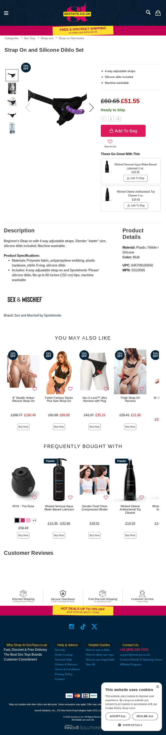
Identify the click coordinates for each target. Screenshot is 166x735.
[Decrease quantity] (103, 119)
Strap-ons (47, 38)
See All (90, 664)
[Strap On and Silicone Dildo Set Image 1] (59, 107)
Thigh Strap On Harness (130, 399)
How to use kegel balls (100, 659)
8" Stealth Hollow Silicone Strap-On (23, 399)
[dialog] (131, 706)
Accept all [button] (118, 716)
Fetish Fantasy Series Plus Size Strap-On (59, 399)
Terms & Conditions (67, 669)
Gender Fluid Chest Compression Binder (95, 507)
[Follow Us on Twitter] (94, 626)
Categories (12, 38)
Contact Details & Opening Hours (141, 659)
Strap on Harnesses (71, 38)
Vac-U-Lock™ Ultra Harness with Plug (94, 399)
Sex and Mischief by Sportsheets (37, 315)
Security (60, 650)
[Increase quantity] (118, 119)
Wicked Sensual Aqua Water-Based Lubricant (59, 507)
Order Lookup (64, 654)
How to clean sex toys (100, 654)
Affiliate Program (130, 664)
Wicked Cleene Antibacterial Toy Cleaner (130, 509)
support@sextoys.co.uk (135, 654)
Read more (128, 708)
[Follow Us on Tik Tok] (83, 626)
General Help (63, 659)
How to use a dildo (98, 650)
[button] (6, 13)
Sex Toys (29, 38)
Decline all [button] (145, 716)
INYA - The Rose (23, 506)
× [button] (157, 686)
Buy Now (23, 426)
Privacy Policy (63, 674)
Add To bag (126, 130)
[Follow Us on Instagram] (71, 626)
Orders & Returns (66, 664)
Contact (60, 679)
